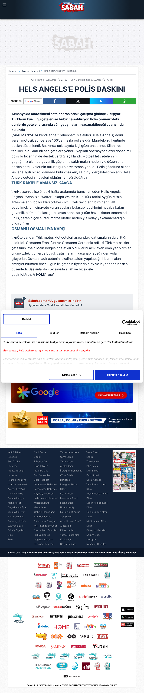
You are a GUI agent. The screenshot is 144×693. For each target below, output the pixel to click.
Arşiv (53, 552)
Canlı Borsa (40, 452)
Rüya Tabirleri (41, 466)
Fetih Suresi (66, 502)
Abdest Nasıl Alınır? (70, 521)
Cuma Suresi (66, 456)
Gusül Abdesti (93, 479)
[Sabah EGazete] (124, 498)
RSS (36, 552)
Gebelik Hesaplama (44, 511)
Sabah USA (14, 552)
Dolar (10, 534)
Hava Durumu (41, 470)
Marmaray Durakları (96, 544)
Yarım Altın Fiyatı (16, 511)
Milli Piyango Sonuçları (45, 525)
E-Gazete (44, 552)
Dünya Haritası (68, 544)
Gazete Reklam (65, 552)
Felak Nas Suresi (69, 498)
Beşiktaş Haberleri (44, 493)
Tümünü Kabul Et (117, 374)
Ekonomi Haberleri (44, 544)
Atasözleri (65, 525)
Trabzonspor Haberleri (46, 498)
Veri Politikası (15, 452)
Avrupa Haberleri (31, 71)
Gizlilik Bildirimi (101, 552)
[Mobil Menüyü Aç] (5, 5)
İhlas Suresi (92, 466)
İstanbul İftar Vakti (17, 484)
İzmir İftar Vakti (15, 493)
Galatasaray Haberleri (45, 484)
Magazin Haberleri (43, 539)
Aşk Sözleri (66, 516)
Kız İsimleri (65, 539)
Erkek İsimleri (67, 530)
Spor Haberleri (41, 479)
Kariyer (132, 552)
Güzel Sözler (67, 475)
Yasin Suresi (66, 461)
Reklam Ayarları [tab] (89, 332)
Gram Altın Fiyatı (16, 498)
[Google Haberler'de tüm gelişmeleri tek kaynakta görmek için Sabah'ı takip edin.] (72, 385)
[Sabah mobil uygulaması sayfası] (20, 302)
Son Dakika (14, 461)
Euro (10, 539)
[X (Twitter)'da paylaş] (78, 101)
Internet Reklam (83, 552)
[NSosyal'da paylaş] (101, 101)
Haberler (12, 71)
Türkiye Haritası (42, 534)
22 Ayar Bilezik (15, 525)
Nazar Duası (66, 493)
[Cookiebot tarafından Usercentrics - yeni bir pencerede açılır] (124, 322)
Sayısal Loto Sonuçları (45, 530)
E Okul (37, 456)
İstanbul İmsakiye (17, 479)
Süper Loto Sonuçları (45, 521)
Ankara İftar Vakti (16, 489)
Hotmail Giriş (67, 507)
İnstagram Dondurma (71, 470)
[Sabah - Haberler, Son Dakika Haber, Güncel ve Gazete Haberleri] (72, 7)
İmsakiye (12, 475)
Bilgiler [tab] (54, 332)
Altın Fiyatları (14, 502)
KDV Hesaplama (42, 516)
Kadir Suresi (92, 475)
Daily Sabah (27, 552)
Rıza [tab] (19, 332)
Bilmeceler (65, 479)
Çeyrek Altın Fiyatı (17, 507)
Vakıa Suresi (92, 452)
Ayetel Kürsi (66, 466)
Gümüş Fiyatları (16, 530)
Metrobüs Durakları (70, 511)
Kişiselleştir (69, 374)
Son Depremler (42, 475)
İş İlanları (12, 456)
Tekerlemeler (93, 461)
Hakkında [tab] (125, 332)
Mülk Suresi (92, 470)
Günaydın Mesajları (96, 530)
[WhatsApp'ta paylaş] (124, 101)
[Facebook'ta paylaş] (54, 101)
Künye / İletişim (119, 552)
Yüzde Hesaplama (69, 452)
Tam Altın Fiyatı (16, 516)
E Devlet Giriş (41, 461)
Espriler (90, 456)
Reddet (26, 319)
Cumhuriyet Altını (17, 521)
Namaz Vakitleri (16, 470)
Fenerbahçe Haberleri (45, 489)
